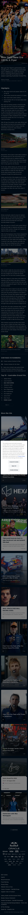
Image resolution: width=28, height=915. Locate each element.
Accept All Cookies (14, 461)
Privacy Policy (21, 456)
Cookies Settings (14, 470)
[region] (14, 457)
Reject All (14, 465)
